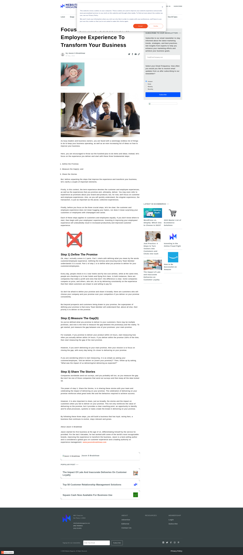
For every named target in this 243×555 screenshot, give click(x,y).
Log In (167, 6)
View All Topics (172, 17)
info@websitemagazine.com (81, 523)
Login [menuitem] (171, 520)
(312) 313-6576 (77, 528)
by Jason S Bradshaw (75, 53)
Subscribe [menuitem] (173, 524)
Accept (140, 26)
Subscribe (178, 6)
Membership (174, 515)
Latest (63, 17)
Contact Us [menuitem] (126, 528)
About (125, 515)
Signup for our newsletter (71, 543)
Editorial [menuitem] (125, 524)
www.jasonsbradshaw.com (94, 442)
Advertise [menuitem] (126, 520)
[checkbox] (163, 85)
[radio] (163, 81)
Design (72, 17)
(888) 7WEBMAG (78, 525)
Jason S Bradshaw (90, 456)
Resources (151, 515)
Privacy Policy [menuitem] (176, 551)
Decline (156, 26)
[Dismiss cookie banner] (162, 7)
